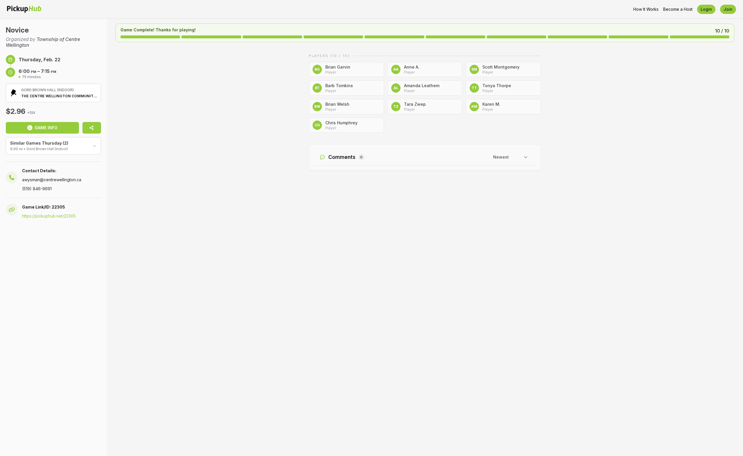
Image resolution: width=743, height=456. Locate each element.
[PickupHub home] (24, 9)
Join (728, 9)
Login (706, 9)
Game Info (46, 127)
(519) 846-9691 (37, 188)
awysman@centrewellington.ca (51, 179)
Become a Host (677, 9)
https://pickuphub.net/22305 (49, 215)
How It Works (646, 9)
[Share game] (91, 128)
